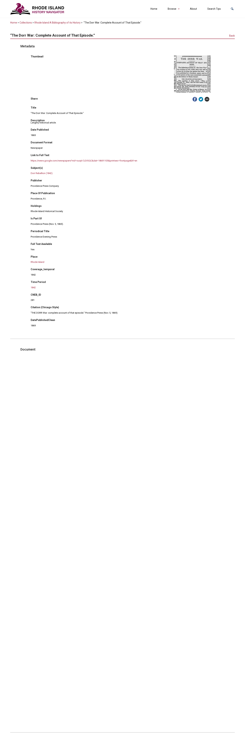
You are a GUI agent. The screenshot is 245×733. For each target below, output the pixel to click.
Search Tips (214, 8)
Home (153, 8)
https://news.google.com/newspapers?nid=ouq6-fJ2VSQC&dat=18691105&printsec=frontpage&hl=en (84, 160)
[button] (232, 8)
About (193, 8)
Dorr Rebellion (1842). (42, 173)
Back (232, 35)
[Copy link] (207, 99)
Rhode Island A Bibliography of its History (57, 22)
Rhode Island (37, 262)
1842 (33, 287)
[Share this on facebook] (194, 99)
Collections (26, 22)
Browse (172, 8)
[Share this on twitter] (201, 99)
